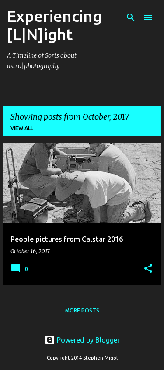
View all (21, 128)
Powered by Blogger (87, 340)
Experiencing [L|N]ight (54, 25)
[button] (148, 269)
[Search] (131, 17)
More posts (82, 310)
